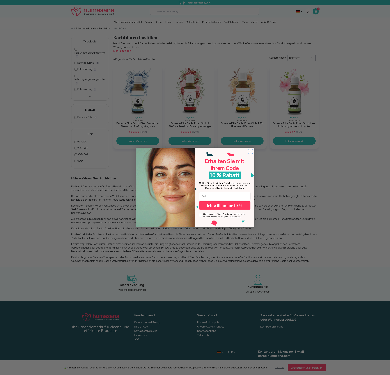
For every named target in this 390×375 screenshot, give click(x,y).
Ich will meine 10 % (225, 205)
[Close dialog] (250, 151)
